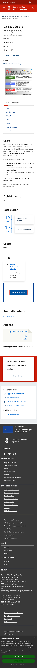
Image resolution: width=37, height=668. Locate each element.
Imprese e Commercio (11, 499)
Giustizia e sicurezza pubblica (13, 523)
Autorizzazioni (9, 535)
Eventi (25, 16)
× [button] (35, 638)
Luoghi (6, 561)
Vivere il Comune (14, 16)
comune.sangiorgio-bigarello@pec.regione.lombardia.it (12, 585)
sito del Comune (8, 316)
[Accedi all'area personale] (29, 2)
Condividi (7, 56)
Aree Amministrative (11, 465)
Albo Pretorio (8, 634)
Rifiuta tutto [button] (18, 661)
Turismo (6, 508)
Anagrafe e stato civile (11, 490)
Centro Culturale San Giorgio (15, 266)
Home (4, 16)
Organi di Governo (10, 462)
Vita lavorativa (9, 496)
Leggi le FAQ (8, 619)
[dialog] (18, 652)
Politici (6, 474)
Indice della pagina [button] (12, 102)
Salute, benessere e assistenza (14, 532)
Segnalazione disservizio (12, 616)
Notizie (6, 547)
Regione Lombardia (9, 2)
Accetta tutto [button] (18, 656)
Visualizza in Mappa (18, 292)
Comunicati (8, 550)
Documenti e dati (9, 480)
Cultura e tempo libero (11, 493)
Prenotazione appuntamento (13, 613)
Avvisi (6, 553)
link (8, 652)
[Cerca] (33, 8)
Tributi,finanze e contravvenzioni (15, 526)
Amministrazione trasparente (13, 631)
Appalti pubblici (9, 502)
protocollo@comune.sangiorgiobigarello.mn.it (16, 591)
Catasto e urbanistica (11, 505)
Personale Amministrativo (12, 477)
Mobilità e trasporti (10, 511)
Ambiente (7, 529)
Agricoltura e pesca (10, 538)
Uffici (6, 468)
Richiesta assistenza (10, 622)
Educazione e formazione (12, 520)
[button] (18, 665)
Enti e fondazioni (9, 471)
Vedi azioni (16, 56)
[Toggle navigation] (4, 8)
